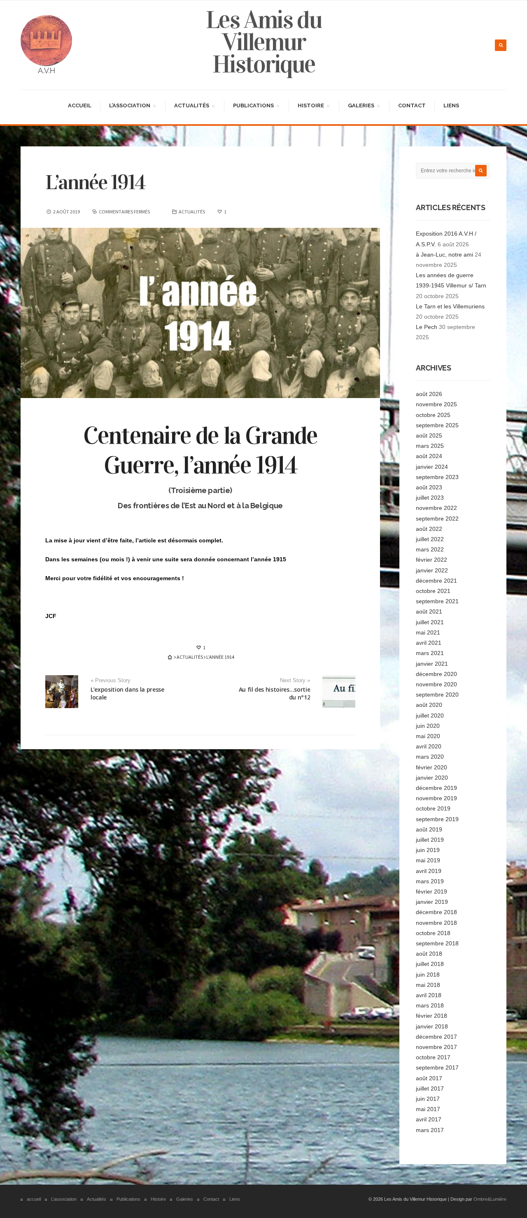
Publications (253, 106)
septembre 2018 (437, 943)
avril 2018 (428, 995)
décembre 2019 (436, 788)
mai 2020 (428, 736)
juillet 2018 (430, 964)
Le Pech (426, 327)
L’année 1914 (95, 182)
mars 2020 (430, 756)
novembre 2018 (436, 922)
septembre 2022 (437, 518)
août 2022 (429, 529)
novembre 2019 (436, 798)
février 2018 (431, 1015)
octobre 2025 (433, 415)
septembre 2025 (437, 425)
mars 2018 (430, 1005)
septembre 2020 (437, 694)
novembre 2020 (436, 684)
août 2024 (429, 456)
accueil (79, 105)
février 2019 (431, 891)
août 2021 (429, 611)
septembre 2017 (437, 1067)
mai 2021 (428, 632)
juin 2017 (428, 1098)
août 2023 (429, 487)
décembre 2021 (436, 580)
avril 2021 (428, 642)
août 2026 (429, 394)
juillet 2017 (430, 1088)
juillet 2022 (430, 539)
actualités (192, 211)
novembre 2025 (436, 404)
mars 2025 (430, 445)
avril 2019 (428, 871)
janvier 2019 (432, 901)
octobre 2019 (433, 808)
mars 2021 (430, 653)
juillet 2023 (430, 497)
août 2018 (429, 953)
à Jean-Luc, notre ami (444, 254)
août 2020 (429, 705)
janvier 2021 (432, 663)
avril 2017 (428, 1119)
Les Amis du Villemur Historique (264, 42)
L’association (129, 106)
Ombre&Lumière (489, 1199)
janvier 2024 (432, 466)
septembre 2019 (437, 819)
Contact (412, 105)
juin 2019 (428, 850)
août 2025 (429, 435)
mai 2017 (428, 1109)
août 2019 (429, 829)
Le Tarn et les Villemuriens (450, 306)
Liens (451, 105)
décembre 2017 (436, 1036)
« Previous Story (111, 680)
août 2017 (429, 1078)
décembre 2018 (436, 912)
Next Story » (295, 680)
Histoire (310, 106)
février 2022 (431, 559)
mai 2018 (428, 985)
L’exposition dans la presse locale (127, 693)
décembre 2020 (436, 674)
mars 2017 (430, 1130)
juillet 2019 (430, 839)
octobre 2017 (433, 1057)
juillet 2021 (430, 622)
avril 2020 (428, 746)
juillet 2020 (430, 715)
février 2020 (431, 767)
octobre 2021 (433, 591)
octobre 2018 (433, 933)
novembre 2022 (436, 508)
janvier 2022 (432, 570)
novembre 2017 (436, 1047)
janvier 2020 (432, 777)
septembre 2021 (437, 601)
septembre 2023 (437, 477)
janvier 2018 (432, 1026)
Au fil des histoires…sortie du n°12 (274, 693)
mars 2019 (430, 881)
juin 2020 (428, 725)
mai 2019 (428, 860)
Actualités (191, 106)
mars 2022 (430, 549)
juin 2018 (428, 974)
